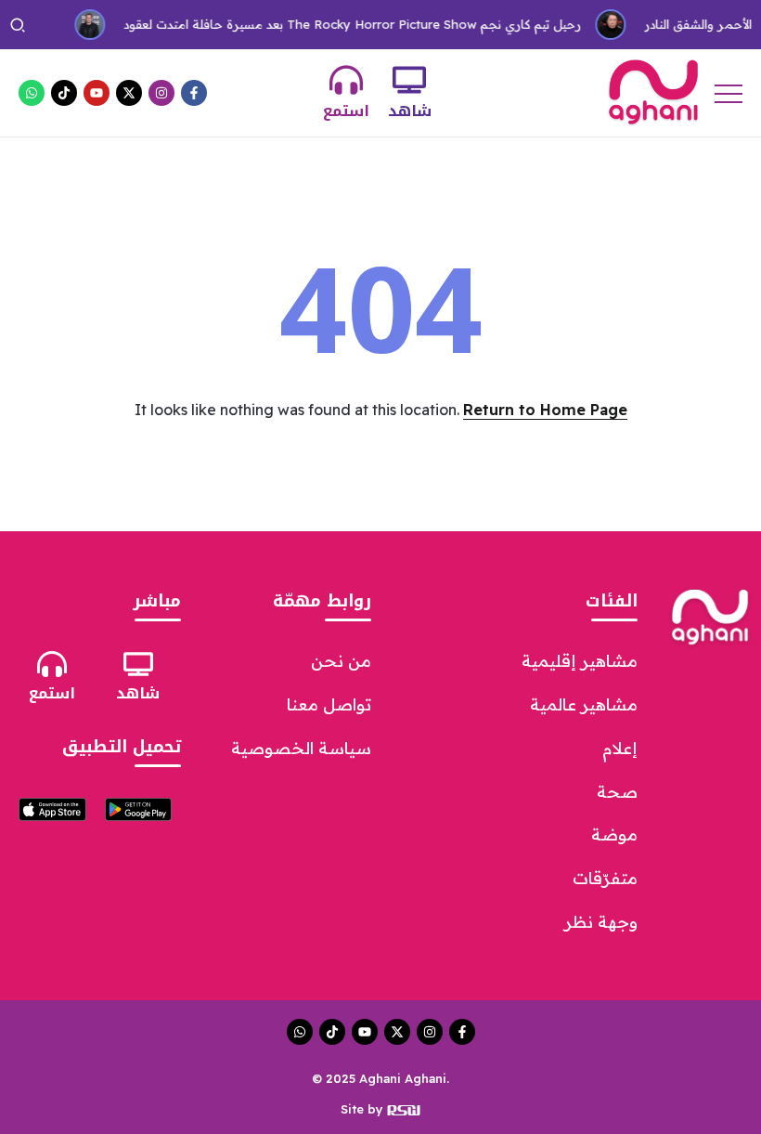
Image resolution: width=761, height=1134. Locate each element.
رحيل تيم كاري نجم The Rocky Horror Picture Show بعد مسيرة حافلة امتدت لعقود (343, 24)
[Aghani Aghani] (653, 91)
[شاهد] (409, 80)
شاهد (410, 111)
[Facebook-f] (194, 93)
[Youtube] (97, 93)
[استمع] (346, 80)
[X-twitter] (129, 93)
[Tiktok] (64, 93)
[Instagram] (161, 93)
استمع (346, 111)
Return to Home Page (545, 409)
